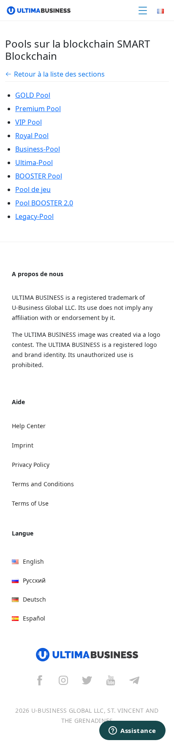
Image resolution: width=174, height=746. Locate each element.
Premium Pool (38, 108)
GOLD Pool (32, 95)
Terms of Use (30, 503)
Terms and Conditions (43, 484)
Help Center (29, 426)
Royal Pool (32, 135)
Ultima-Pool (34, 162)
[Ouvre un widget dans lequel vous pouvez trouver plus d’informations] (132, 731)
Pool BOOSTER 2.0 (44, 203)
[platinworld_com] (134, 680)
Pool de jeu (33, 189)
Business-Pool (37, 149)
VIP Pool (28, 122)
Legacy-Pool (34, 216)
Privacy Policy (30, 465)
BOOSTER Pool (38, 176)
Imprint (22, 445)
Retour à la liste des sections (59, 74)
